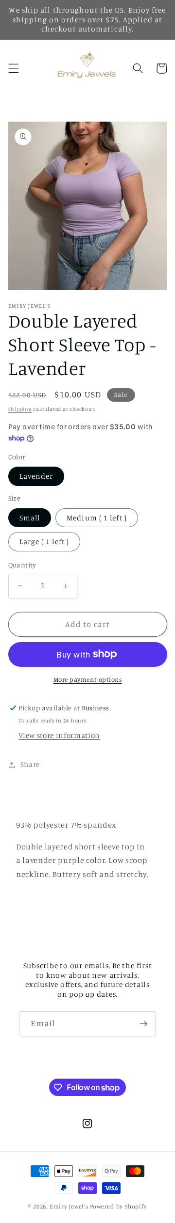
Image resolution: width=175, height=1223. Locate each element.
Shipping (20, 409)
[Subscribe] (143, 1023)
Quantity (22, 565)
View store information (59, 735)
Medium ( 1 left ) (97, 517)
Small (29, 517)
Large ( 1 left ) (44, 541)
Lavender (36, 476)
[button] (13, 68)
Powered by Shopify (118, 1206)
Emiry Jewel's (69, 1206)
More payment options (87, 679)
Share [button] (30, 764)
